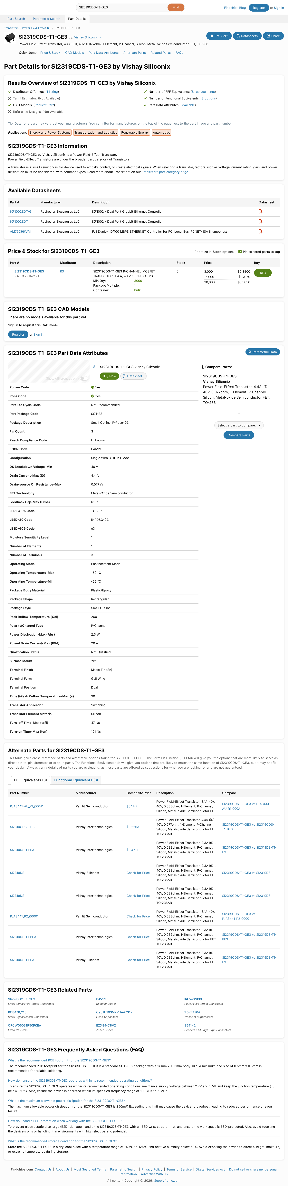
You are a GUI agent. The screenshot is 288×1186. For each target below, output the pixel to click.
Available (188, 105)
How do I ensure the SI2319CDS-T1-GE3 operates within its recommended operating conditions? (80, 1080)
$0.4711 (132, 850)
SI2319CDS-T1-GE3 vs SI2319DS (246, 873)
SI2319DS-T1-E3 (22, 850)
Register (259, 8)
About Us (63, 1169)
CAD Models (74, 53)
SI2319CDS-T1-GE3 (29, 271)
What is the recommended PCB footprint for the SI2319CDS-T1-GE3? (59, 1060)
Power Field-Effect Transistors (36, 28)
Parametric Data (264, 352)
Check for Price (138, 873)
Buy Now (109, 376)
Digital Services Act (210, 1169)
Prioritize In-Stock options (214, 252)
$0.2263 (133, 827)
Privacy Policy (151, 1169)
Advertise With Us (154, 1174)
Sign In (279, 8)
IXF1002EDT (19, 221)
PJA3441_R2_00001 (24, 916)
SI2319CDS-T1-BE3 (24, 827)
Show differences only (62, 378)
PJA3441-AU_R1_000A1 (26, 806)
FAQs (179, 53)
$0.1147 (132, 806)
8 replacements (203, 92)
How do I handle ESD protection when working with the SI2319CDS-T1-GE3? (65, 1121)
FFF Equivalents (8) (30, 780)
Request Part (44, 105)
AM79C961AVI (20, 231)
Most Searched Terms (90, 1169)
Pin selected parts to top (261, 252)
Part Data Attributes (104, 53)
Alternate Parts (134, 53)
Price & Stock (50, 53)
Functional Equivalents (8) (76, 780)
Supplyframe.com (167, 1180)
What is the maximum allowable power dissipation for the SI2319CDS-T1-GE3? (66, 1101)
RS (62, 271)
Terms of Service (179, 1169)
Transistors (11, 28)
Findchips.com (17, 8)
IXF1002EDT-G (21, 211)
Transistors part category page (165, 172)
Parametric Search (123, 1169)
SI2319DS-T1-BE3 (23, 937)
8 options (209, 98)
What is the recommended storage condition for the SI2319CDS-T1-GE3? (62, 1141)
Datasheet (134, 376)
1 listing (52, 92)
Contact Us (43, 1169)
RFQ (263, 273)
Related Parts (161, 53)
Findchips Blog (235, 8)
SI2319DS (17, 873)
